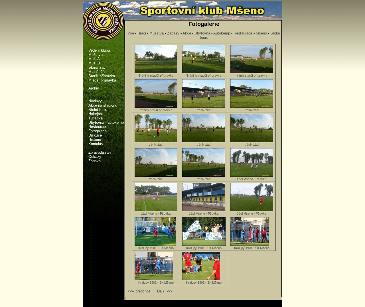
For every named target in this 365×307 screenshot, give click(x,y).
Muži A (94, 59)
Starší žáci (97, 67)
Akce (186, 33)
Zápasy (173, 33)
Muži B (94, 63)
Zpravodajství (99, 152)
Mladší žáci (98, 72)
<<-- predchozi (139, 291)
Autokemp (221, 33)
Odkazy (94, 156)
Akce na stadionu (102, 105)
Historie (94, 139)
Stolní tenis (97, 109)
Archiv (93, 88)
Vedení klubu (99, 50)
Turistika (95, 118)
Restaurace (97, 127)
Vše (130, 33)
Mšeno (261, 33)
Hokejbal (95, 114)
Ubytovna (202, 33)
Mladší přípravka (102, 80)
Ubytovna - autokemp (106, 122)
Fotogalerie (97, 131)
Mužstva (156, 33)
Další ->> (165, 291)
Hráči (141, 33)
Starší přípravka (101, 76)
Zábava (94, 161)
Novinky (95, 101)
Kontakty (95, 144)
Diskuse (95, 135)
